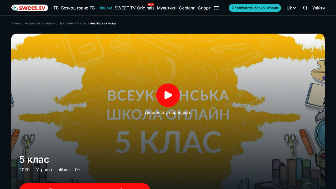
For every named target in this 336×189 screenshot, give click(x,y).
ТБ (56, 7)
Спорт (204, 7)
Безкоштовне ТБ (78, 7)
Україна (44, 169)
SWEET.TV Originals (134, 7)
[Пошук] (305, 8)
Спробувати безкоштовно (255, 8)
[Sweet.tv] (29, 7)
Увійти (318, 7)
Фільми (104, 7)
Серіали (187, 7)
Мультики (166, 7)
